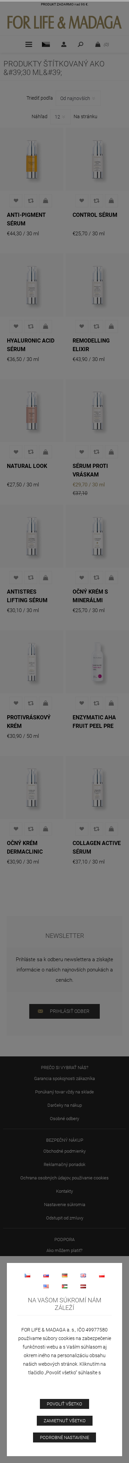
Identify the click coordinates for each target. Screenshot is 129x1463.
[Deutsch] (64, 1275)
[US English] (46, 1286)
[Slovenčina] (46, 1275)
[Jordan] (64, 1286)
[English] (83, 1275)
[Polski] (101, 1275)
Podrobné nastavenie (64, 1437)
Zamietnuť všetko (65, 1420)
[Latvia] (83, 1286)
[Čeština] (27, 1275)
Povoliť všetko (64, 1403)
